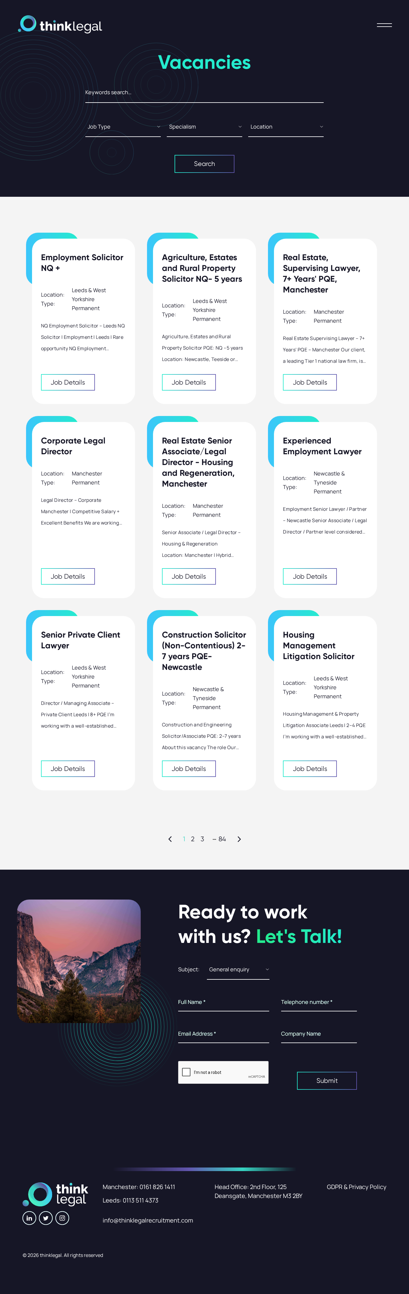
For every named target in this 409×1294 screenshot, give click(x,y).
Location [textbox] (261, 126)
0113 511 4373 (140, 1200)
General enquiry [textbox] (229, 969)
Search (204, 163)
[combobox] (123, 129)
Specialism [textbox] (182, 126)
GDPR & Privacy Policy (357, 1187)
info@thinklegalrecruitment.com (148, 1220)
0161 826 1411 (157, 1187)
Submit (327, 1080)
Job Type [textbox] (99, 126)
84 (222, 839)
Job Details (68, 382)
